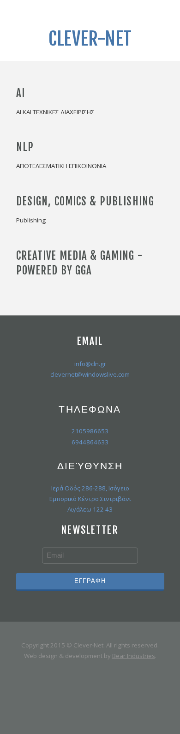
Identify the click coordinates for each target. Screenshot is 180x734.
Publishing (31, 220)
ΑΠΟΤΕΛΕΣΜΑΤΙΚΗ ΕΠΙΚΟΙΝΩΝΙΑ (61, 166)
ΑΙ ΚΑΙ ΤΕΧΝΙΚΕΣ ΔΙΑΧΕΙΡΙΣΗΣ (55, 112)
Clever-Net (90, 38)
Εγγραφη (90, 580)
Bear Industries (133, 656)
